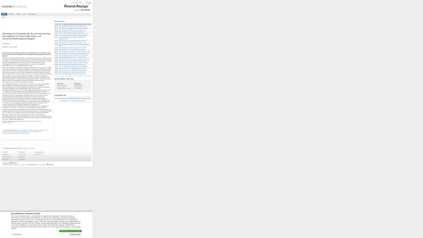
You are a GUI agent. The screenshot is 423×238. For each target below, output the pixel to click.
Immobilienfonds (61, 98)
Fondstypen (77, 88)
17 (84, 76)
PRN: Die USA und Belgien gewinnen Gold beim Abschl (73, 62)
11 (71, 76)
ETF (24, 14)
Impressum (24, 164)
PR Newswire (59, 21)
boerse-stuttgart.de (41, 164)
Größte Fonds (60, 86)
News (4, 14)
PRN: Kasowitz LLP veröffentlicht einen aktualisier (72, 49)
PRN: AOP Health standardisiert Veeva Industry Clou (73, 74)
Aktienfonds (74, 98)
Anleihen (21, 156)
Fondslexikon (78, 85)
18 (86, 76)
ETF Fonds (22, 154)
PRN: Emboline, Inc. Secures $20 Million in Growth (72, 40)
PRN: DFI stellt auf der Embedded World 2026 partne (73, 70)
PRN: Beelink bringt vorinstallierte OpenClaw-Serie (72, 64)
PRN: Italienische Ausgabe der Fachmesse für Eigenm (73, 28)
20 (90, 76)
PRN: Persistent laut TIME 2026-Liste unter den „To (72, 30)
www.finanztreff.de (30, 148)
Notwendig (17, 234)
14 (78, 76)
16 (82, 76)
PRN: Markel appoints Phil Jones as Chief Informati (72, 57)
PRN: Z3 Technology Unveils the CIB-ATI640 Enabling (73, 66)
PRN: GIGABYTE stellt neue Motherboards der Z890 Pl (73, 33)
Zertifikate (32, 14)
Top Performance (61, 85)
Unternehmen (6, 156)
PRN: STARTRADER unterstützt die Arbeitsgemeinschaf (74, 53)
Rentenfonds (86, 98)
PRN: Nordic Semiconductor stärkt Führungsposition (73, 60)
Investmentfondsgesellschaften (77, 100)
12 (73, 76)
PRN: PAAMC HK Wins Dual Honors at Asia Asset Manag (74, 59)
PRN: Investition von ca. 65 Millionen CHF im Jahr (72, 68)
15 (80, 76)
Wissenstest (77, 86)
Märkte (11, 14)
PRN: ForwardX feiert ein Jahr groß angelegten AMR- (73, 35)
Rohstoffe (37, 154)
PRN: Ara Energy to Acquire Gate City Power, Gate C (73, 42)
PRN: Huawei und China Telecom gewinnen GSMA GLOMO (75, 51)
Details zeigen (75, 234)
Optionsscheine (39, 152)
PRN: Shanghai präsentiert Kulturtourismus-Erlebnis (72, 47)
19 (88, 76)
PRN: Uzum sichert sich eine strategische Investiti (72, 72)
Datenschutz (17, 164)
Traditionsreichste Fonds (63, 88)
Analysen (5, 154)
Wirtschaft (21, 152)
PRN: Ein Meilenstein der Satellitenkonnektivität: (71, 32)
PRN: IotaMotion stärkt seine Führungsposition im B (72, 26)
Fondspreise (64, 100)
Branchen (5, 159)
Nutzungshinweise (8, 164)
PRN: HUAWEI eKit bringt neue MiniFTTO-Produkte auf (73, 55)
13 (76, 76)
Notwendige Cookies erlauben (70, 231)
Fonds (18, 14)
